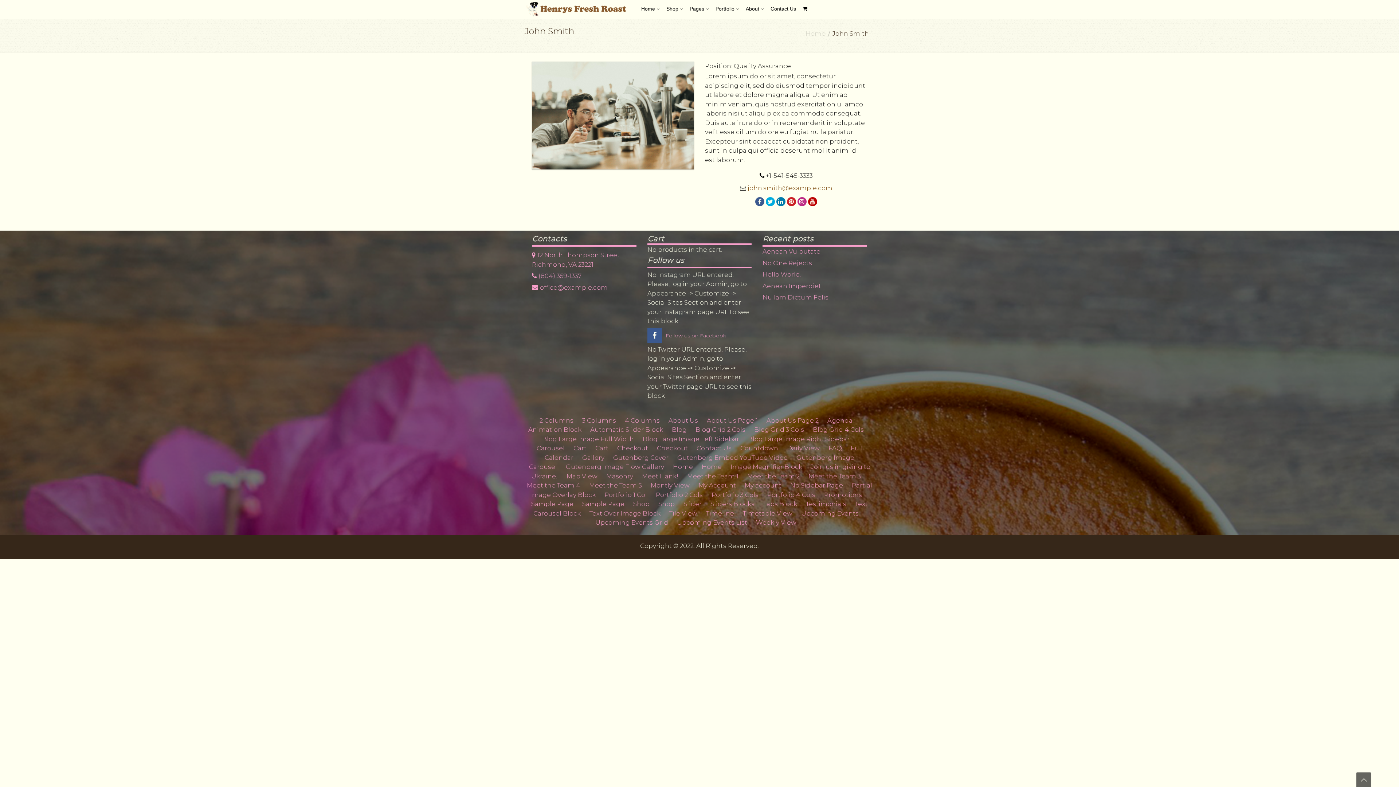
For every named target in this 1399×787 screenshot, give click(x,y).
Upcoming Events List (712, 522)
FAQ (835, 448)
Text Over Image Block (625, 513)
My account (763, 485)
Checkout (632, 448)
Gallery (593, 457)
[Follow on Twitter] (770, 201)
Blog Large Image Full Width (588, 439)
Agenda (840, 420)
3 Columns (599, 420)
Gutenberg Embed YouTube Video (732, 457)
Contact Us (714, 448)
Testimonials (826, 504)
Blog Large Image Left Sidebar (691, 439)
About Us (683, 420)
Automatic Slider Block (626, 429)
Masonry (619, 476)
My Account (717, 485)
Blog (679, 429)
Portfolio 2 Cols (679, 494)
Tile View (683, 513)
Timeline (720, 513)
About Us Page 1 (732, 420)
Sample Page (552, 504)
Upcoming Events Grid (631, 522)
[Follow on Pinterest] (791, 201)
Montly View (670, 485)
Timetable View (767, 513)
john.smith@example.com (790, 188)
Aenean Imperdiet (792, 286)
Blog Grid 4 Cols (838, 429)
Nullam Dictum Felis (795, 297)
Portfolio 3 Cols (735, 494)
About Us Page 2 (793, 420)
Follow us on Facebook (696, 335)
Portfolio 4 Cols (791, 494)
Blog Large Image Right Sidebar (799, 439)
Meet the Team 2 (773, 476)
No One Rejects (787, 263)
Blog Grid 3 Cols (779, 429)
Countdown (759, 448)
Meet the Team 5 (615, 485)
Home (816, 33)
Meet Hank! (660, 476)
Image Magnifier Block (766, 466)
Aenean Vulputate (791, 251)
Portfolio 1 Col (625, 494)
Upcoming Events (830, 513)
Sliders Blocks (732, 504)
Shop (641, 504)
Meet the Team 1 (712, 476)
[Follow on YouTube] (812, 201)
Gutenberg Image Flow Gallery (615, 466)
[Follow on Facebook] (759, 201)
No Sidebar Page (816, 485)
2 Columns (556, 420)
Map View (582, 476)
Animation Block (554, 429)
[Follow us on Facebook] (654, 336)
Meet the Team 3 (834, 476)
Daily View (803, 448)
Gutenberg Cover (641, 457)
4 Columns (642, 420)
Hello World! (782, 274)
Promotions (843, 494)
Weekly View (776, 522)
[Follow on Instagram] (802, 201)
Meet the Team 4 (553, 485)
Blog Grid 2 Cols (720, 429)
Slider (692, 504)
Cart (580, 448)
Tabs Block (780, 504)
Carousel (551, 448)
